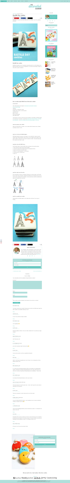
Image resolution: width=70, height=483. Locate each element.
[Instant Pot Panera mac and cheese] (48, 71)
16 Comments (24, 16)
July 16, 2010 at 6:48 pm (16, 398)
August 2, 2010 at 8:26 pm (16, 424)
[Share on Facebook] (1, 240)
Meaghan (17, 16)
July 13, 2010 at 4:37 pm (16, 306)
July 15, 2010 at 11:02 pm (16, 391)
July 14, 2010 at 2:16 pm (16, 366)
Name (14, 291)
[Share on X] (1, 241)
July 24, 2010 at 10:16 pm (16, 406)
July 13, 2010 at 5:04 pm (16, 314)
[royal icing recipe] (48, 64)
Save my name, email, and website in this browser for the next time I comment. (25, 300)
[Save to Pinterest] (1, 243)
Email (14, 295)
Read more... (39, 254)
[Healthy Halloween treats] (48, 84)
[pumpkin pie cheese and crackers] (48, 78)
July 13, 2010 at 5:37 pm (16, 321)
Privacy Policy (43, 480)
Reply (14, 311)
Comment (14, 280)
